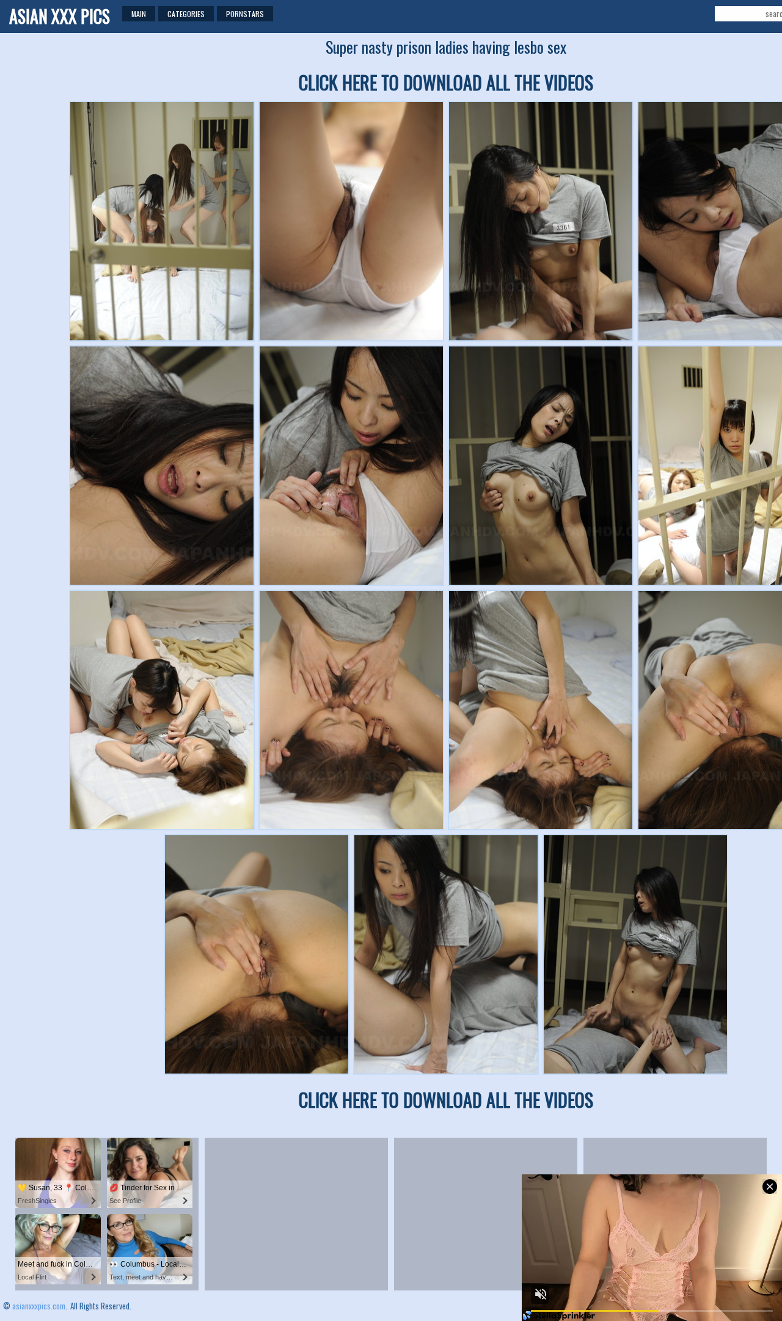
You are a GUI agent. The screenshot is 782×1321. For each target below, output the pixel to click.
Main (138, 14)
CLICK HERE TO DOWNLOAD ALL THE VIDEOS (446, 82)
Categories (186, 14)
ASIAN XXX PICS (59, 16)
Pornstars (245, 14)
